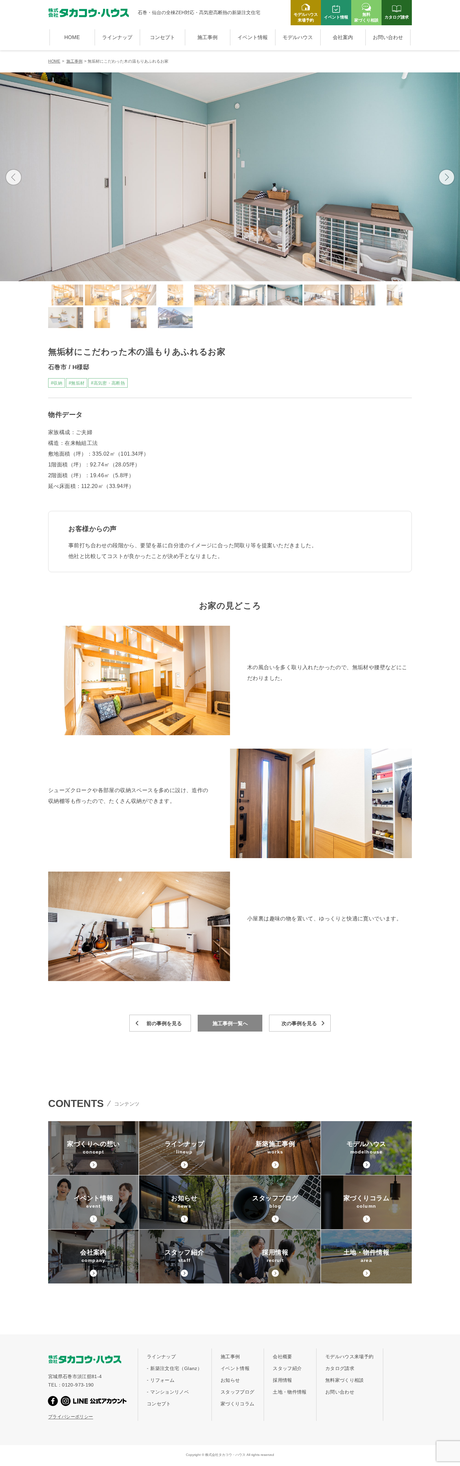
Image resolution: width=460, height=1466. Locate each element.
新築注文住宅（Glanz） (176, 1368)
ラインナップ (117, 37)
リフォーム (162, 1380)
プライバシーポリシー (70, 1416)
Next (446, 177)
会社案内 (343, 37)
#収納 (56, 383)
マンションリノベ (169, 1392)
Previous (13, 177)
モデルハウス (298, 37)
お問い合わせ (388, 37)
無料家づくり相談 (344, 1380)
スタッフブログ (237, 1392)
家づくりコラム (237, 1403)
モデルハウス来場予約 (349, 1356)
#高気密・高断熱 (108, 383)
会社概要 (282, 1356)
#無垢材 (77, 383)
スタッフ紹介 (287, 1368)
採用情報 (282, 1380)
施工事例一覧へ (230, 1023)
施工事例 (207, 37)
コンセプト (162, 37)
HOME (72, 37)
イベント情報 (252, 37)
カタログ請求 (339, 1368)
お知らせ (230, 1380)
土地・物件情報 (289, 1392)
